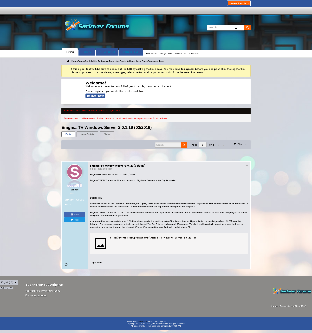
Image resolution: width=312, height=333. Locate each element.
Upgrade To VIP (131, 51)
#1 (246, 165)
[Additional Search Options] (236, 28)
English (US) (7, 282)
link (141, 91)
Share (76, 214)
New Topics (151, 54)
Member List (180, 54)
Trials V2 (86, 51)
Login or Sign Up (238, 3)
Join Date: (70, 199)
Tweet (76, 219)
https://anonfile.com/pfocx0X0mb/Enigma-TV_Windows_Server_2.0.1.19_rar (153, 237)
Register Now (95, 95)
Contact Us (194, 54)
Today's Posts (166, 54)
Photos (107, 134)
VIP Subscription (37, 295)
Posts (68, 134)
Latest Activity (87, 134)
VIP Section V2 (107, 51)
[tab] (68, 134)
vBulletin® (142, 321)
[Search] (247, 27)
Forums (70, 51)
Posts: (68, 204)
